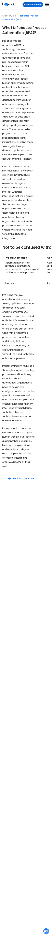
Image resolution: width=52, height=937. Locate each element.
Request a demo (33, 4)
